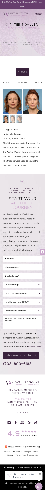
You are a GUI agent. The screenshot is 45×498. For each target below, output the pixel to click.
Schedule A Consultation (19, 355)
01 (37, 45)
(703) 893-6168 (17, 363)
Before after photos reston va (25, 42)
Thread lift (28, 45)
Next (37, 83)
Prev (7, 83)
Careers (22, 413)
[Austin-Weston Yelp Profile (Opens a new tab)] (29, 422)
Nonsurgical (14, 45)
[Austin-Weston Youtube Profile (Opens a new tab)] (22, 422)
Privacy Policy (35, 347)
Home (5, 42)
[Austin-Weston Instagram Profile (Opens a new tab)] (9, 422)
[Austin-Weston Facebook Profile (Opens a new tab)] (16, 422)
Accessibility (33, 455)
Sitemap (10, 455)
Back (24, 72)
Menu (38, 14)
